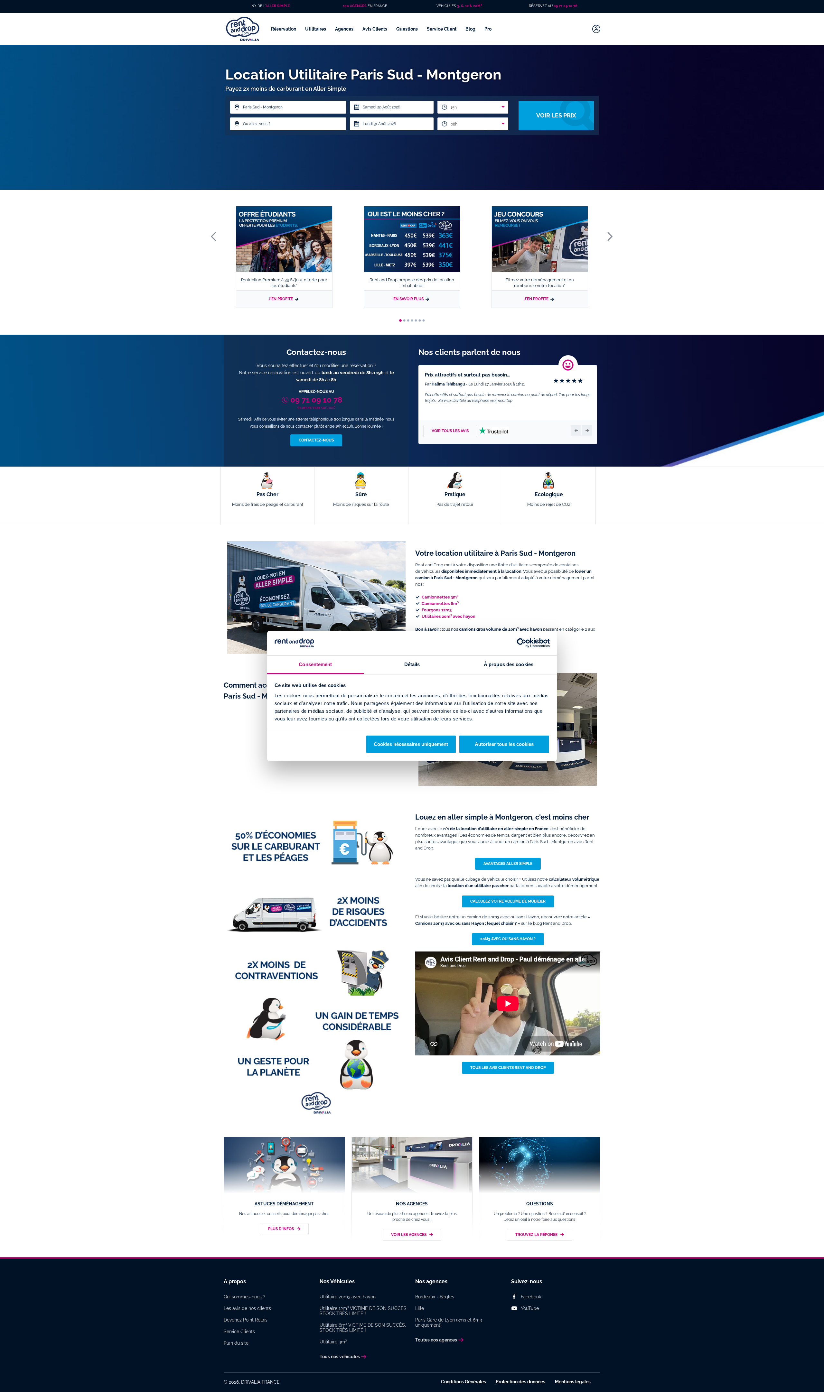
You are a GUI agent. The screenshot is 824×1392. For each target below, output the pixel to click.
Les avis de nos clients (247, 1308)
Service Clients (239, 1331)
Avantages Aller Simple (507, 863)
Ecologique (548, 499)
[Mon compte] (596, 29)
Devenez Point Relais (245, 1319)
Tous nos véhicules (340, 1356)
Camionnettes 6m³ (440, 603)
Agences (344, 29)
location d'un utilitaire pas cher (478, 885)
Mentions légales (573, 1381)
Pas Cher (267, 499)
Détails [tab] (412, 664)
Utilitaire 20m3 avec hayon (348, 1296)
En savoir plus (408, 299)
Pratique (454, 499)
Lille (419, 1308)
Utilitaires (316, 29)
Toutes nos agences (436, 1339)
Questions (407, 29)
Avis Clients (375, 29)
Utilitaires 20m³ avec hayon (448, 616)
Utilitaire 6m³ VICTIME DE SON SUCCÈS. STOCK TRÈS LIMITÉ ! (363, 1327)
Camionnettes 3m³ (440, 597)
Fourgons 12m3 (437, 610)
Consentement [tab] (315, 664)
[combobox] (472, 107)
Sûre (361, 499)
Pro (488, 29)
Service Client (442, 29)
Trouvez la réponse (536, 1234)
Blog (470, 29)
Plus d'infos (281, 1229)
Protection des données (520, 1381)
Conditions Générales (463, 1381)
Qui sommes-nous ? (244, 1296)
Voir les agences (408, 1234)
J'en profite (280, 299)
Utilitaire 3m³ (333, 1341)
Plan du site (236, 1343)
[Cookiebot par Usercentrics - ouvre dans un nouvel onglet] (521, 643)
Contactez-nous (316, 440)
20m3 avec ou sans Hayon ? (508, 939)
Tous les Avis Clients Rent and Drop (508, 1067)
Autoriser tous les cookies (504, 744)
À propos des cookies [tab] (508, 664)
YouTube (530, 1308)
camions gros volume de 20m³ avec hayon (500, 629)
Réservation (284, 29)
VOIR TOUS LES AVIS (450, 431)
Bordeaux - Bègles (434, 1296)
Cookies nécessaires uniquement (411, 744)
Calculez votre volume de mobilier (508, 901)
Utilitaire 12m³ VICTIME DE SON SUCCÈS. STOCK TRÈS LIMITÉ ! (363, 1311)
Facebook (531, 1296)
